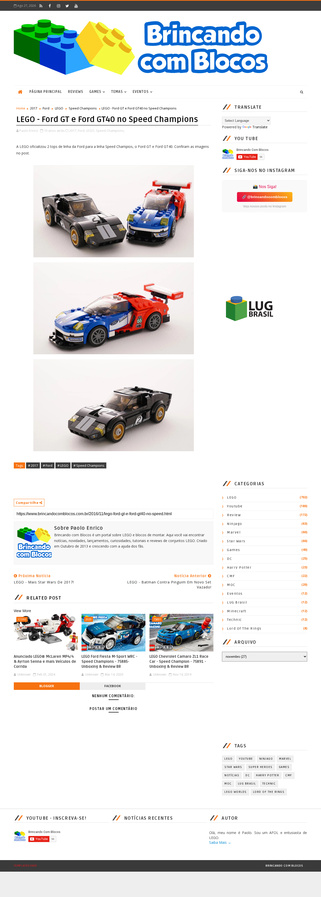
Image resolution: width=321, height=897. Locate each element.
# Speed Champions (88, 465)
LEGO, (90, 130)
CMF (231, 576)
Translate (260, 127)
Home (20, 108)
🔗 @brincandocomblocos (264, 197)
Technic (234, 620)
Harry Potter (239, 567)
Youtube (235, 506)
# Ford (47, 465)
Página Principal (45, 92)
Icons (22, 619)
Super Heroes (261, 767)
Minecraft (237, 611)
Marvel (233, 532)
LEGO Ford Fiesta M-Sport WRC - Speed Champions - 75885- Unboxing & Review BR (109, 661)
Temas (117, 92)
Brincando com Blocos (284, 866)
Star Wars (236, 541)
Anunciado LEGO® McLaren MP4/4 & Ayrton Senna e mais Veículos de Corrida (45, 661)
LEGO (59, 108)
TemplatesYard (25, 866)
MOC (231, 585)
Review (234, 515)
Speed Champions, (110, 130)
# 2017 (33, 465)
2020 (89, 619)
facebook (112, 686)
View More (22, 610)
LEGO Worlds (235, 792)
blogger (46, 686)
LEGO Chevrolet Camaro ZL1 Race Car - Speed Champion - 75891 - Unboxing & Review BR (178, 661)
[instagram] (58, 6)
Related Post (43, 598)
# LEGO (62, 465)
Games (95, 92)
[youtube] (76, 6)
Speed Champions (83, 108)
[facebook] (49, 6)
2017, (73, 130)
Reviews (75, 92)
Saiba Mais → (220, 842)
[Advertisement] (105, 483)
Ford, (81, 130)
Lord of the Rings (244, 628)
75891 (157, 619)
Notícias (231, 775)
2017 (33, 108)
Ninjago (234, 524)
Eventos (141, 92)
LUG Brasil (237, 602)
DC (229, 559)
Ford (46, 108)
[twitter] (67, 6)
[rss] (41, 6)
